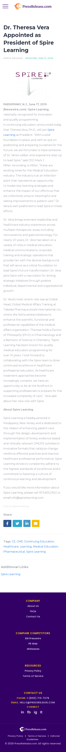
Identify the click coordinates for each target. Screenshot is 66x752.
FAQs (33, 611)
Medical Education (45, 546)
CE (14, 541)
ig (35, 712)
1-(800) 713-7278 (38, 698)
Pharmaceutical (14, 551)
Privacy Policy (33, 670)
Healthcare (11, 546)
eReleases (33, 649)
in (22, 712)
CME (20, 541)
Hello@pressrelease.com (37, 702)
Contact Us (33, 616)
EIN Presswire (33, 638)
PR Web (33, 643)
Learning (26, 546)
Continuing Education (39, 541)
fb (29, 712)
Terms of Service (33, 676)
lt (41, 712)
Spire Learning (36, 551)
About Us (33, 606)
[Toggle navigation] (5, 6)
